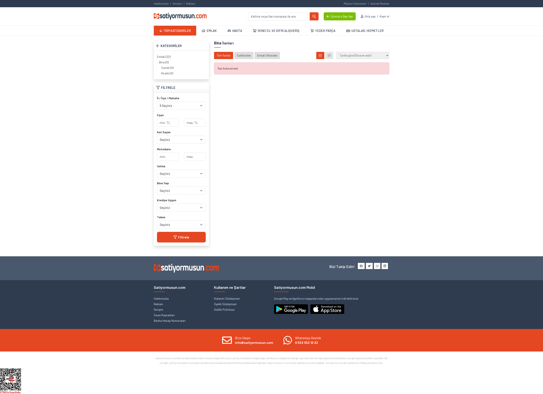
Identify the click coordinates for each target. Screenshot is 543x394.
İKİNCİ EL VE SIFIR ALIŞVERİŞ (278, 31)
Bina (162, 62)
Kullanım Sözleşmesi (227, 298)
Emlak (161, 56)
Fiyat (160, 115)
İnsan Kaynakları (164, 315)
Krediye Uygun (166, 200)
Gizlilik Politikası (224, 309)
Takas (161, 217)
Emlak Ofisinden (267, 55)
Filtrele (183, 237)
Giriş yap (370, 16)
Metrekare (164, 149)
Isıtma (161, 166)
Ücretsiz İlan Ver (341, 16)
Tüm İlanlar (224, 55)
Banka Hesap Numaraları (170, 320)
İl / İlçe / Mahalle (168, 98)
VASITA (237, 31)
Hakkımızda (161, 3)
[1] (314, 16)
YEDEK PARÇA (325, 31)
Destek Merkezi (379, 3)
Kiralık (165, 73)
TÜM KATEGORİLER (177, 31)
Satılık (165, 67)
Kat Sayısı (163, 132)
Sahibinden (244, 55)
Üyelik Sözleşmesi (225, 304)
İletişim (177, 3)
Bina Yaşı (163, 183)
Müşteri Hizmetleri (355, 3)
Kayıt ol (384, 16)
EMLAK (212, 31)
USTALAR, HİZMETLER (367, 31)
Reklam (190, 3)
